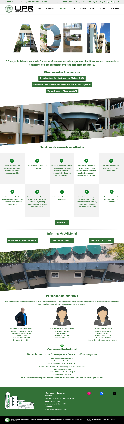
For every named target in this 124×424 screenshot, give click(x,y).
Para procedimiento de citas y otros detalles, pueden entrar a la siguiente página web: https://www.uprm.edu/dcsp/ (62, 378)
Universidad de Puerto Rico (63, 419)
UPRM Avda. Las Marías (15, 2)
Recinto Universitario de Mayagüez (46, 419)
